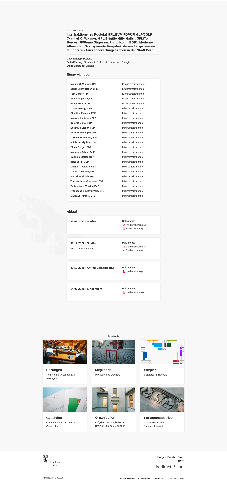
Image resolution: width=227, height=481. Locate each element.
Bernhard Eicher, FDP (82, 127)
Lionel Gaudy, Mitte (81, 108)
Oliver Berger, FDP (80, 147)
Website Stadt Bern (127, 478)
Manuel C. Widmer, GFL (83, 84)
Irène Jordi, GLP (79, 162)
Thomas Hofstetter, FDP (83, 137)
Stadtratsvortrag (134, 228)
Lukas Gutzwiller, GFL (82, 171)
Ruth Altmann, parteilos (83, 132)
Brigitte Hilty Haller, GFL (84, 89)
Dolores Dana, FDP (81, 123)
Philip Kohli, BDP (80, 103)
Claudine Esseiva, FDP (83, 113)
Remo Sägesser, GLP (82, 98)
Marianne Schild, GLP (82, 152)
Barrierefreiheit (144, 478)
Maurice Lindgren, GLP (83, 118)
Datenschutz (159, 478)
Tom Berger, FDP (79, 93)
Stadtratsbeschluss (136, 225)
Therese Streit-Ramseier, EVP (87, 181)
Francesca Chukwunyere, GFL (87, 191)
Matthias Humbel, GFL (82, 196)
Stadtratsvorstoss (135, 292)
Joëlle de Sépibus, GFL (83, 142)
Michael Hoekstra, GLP (83, 166)
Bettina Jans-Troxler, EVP (84, 186)
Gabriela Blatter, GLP (82, 157)
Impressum (172, 478)
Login (182, 478)
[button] (181, 466)
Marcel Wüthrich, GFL (82, 176)
